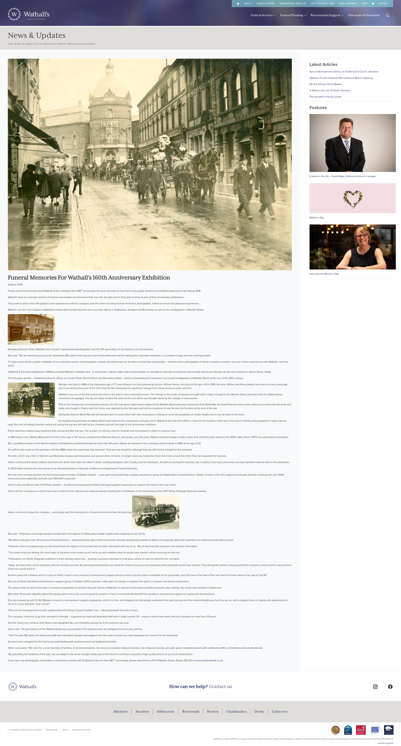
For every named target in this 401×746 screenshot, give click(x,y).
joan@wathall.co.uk (212, 660)
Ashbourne (165, 712)
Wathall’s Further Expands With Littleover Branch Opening (341, 78)
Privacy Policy (51, 730)
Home (11, 44)
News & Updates (266, 3)
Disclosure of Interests (81, 730)
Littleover (280, 712)
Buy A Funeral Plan (322, 3)
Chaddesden (236, 712)
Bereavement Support (325, 15)
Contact (383, 3)
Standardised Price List (293, 3)
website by (385, 743)
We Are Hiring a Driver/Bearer (326, 84)
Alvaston (142, 712)
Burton (213, 712)
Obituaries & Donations (364, 15)
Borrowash (190, 712)
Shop (365, 3)
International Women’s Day (324, 273)
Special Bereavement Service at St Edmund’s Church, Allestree (344, 71)
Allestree (120, 712)
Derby (259, 712)
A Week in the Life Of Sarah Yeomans (330, 90)
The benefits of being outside (326, 96)
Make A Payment (348, 3)
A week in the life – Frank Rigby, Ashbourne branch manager (343, 176)
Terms (65, 730)
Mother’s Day (317, 217)
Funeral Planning (291, 15)
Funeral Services (262, 15)
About (248, 3)
